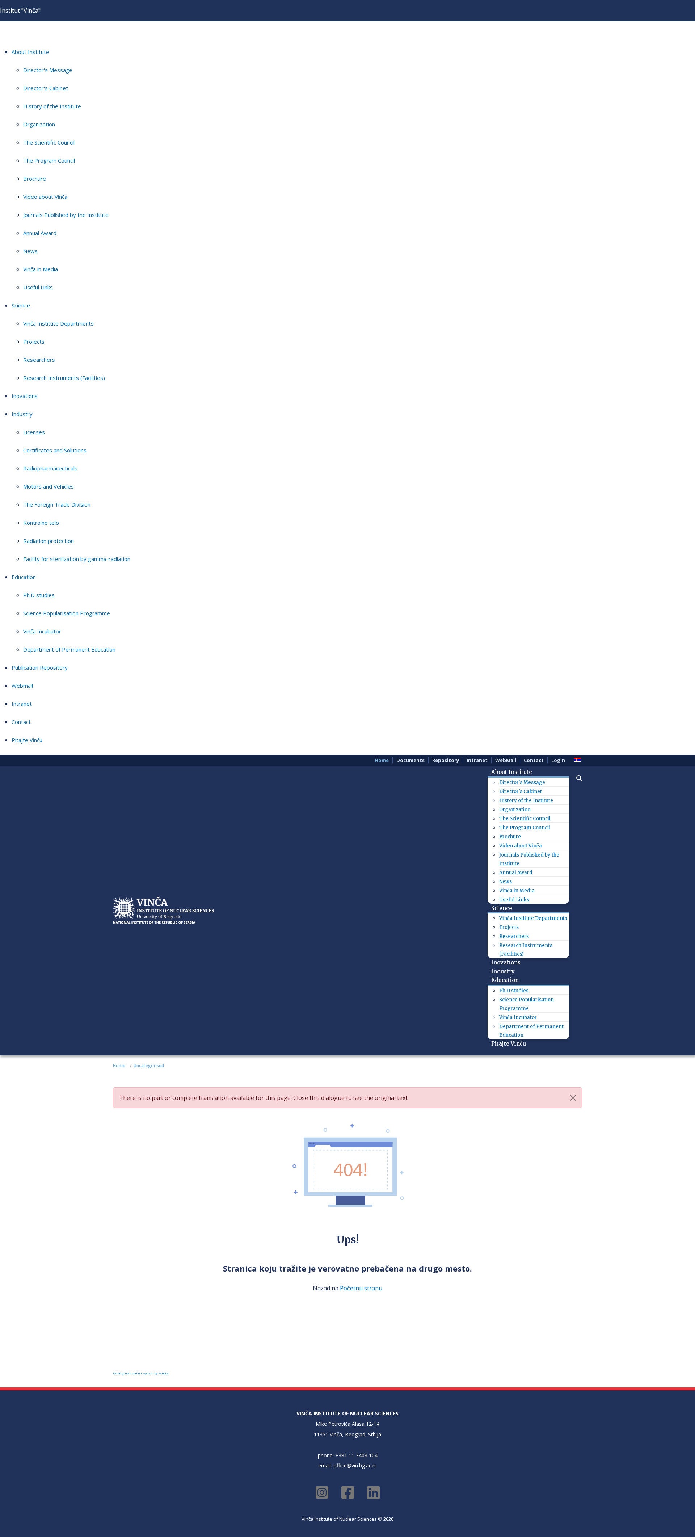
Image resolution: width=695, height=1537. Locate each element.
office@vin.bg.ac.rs (355, 1465)
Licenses (34, 432)
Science (21, 305)
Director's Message (47, 70)
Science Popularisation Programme (66, 613)
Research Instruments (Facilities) (64, 377)
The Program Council (49, 160)
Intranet (22, 703)
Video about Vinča (45, 196)
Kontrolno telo (41, 522)
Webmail (22, 685)
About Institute (30, 51)
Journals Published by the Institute (66, 214)
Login (558, 760)
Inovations (25, 395)
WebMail (505, 760)
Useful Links (38, 287)
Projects (34, 341)
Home (382, 760)
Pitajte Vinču (27, 740)
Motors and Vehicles (48, 486)
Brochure (34, 178)
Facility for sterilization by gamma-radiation (76, 558)
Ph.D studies (39, 595)
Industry (22, 414)
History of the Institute (52, 106)
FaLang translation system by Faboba (141, 1373)
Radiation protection (48, 540)
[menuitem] (514, 771)
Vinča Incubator (42, 631)
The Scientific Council (49, 142)
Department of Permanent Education (69, 649)
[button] (575, 778)
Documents (410, 760)
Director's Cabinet (45, 88)
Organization (39, 124)
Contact (21, 721)
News (30, 251)
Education (24, 577)
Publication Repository (40, 667)
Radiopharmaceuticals (50, 468)
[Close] (573, 1098)
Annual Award (39, 232)
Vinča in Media (40, 269)
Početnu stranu (361, 1288)
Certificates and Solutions (55, 450)
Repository (445, 760)
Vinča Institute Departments (58, 323)
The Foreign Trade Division (56, 504)
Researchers (39, 359)
